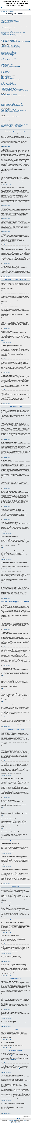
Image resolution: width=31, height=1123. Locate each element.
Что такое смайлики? (5, 65)
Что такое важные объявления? (7, 67)
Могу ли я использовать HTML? (7, 64)
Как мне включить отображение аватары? (9, 39)
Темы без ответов (3, 11)
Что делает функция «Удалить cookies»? (8, 27)
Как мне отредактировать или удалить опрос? (9, 51)
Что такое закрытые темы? (6, 71)
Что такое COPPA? (4, 19)
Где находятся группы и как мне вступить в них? (10, 79)
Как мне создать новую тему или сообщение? (9, 45)
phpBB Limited (12, 1055)
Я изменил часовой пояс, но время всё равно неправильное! (12, 35)
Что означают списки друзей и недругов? (9, 94)
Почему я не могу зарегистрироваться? (8, 20)
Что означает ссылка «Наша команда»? (8, 84)
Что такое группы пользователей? (7, 78)
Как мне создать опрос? (5, 48)
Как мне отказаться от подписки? (7, 112)
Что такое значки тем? (5, 72)
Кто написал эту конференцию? (7, 121)
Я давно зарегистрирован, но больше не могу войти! (11, 23)
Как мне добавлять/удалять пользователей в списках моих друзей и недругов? (14, 96)
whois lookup (3, 1083)
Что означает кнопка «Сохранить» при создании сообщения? (12, 56)
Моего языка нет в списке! (6, 36)
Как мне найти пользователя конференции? (9, 104)
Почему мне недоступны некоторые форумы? (10, 52)
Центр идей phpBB (16, 1068)
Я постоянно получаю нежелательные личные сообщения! (12, 89)
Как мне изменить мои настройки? (7, 31)
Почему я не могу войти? (6, 22)
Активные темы (11, 11)
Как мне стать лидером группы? (7, 80)
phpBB (2, 340)
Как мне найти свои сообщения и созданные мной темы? (12, 105)
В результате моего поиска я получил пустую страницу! (11, 103)
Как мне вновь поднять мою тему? (7, 59)
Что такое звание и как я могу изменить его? (9, 40)
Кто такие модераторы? (5, 77)
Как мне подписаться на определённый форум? (10, 111)
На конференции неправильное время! (8, 34)
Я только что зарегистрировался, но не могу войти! (10, 21)
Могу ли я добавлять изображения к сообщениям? (10, 66)
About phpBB (13, 1059)
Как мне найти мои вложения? (6, 117)
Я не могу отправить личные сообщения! (9, 88)
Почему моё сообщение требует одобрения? (9, 58)
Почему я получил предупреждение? (8, 54)
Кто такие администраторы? (6, 76)
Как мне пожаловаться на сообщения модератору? (10, 55)
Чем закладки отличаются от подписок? (8, 109)
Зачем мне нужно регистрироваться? (8, 17)
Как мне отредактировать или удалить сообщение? (10, 46)
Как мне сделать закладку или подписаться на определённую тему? (14, 110)
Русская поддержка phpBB (15, 1122)
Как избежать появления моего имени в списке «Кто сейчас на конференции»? (13, 33)
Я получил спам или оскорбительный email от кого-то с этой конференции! (15, 90)
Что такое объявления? (5, 68)
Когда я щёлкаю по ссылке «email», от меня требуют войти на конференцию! (15, 41)
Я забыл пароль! (4, 24)
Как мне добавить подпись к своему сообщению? (10, 47)
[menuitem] (3, 8)
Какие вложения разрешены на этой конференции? (10, 116)
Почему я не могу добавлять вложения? (8, 53)
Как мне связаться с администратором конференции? (11, 126)
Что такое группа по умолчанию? (7, 83)
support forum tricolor (12, 1120)
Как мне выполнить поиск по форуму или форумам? (11, 100)
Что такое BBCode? (4, 63)
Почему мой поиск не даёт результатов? (8, 101)
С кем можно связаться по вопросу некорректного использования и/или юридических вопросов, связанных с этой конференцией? (14, 125)
